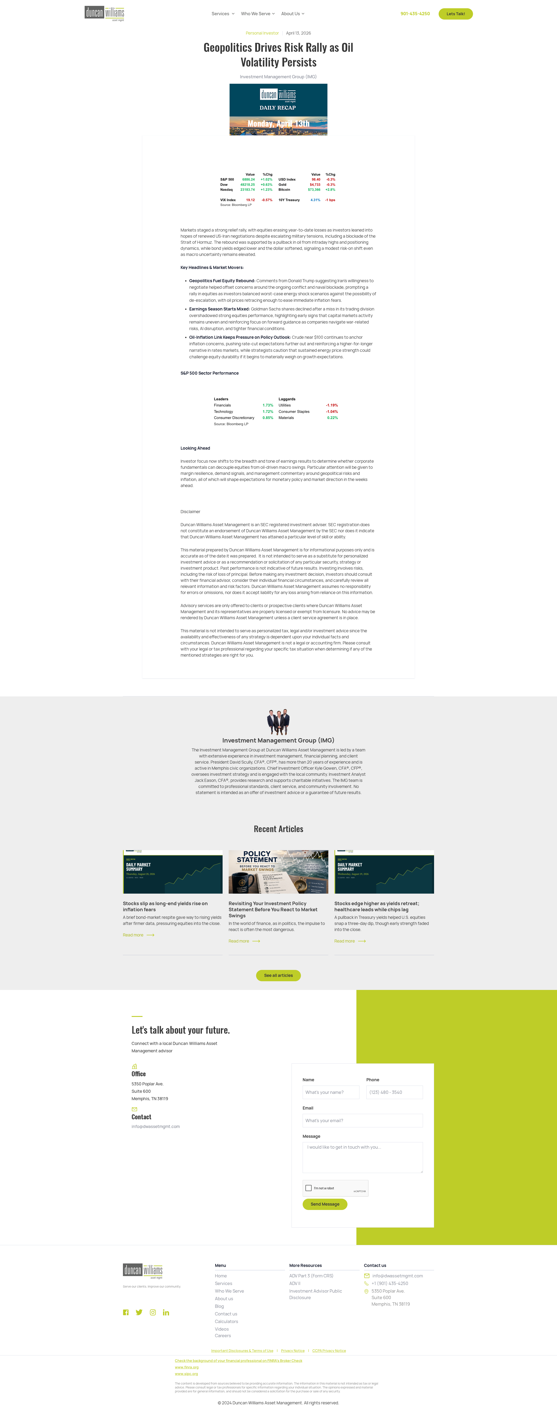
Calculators (226, 1321)
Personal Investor (262, 33)
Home (221, 1276)
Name (308, 1080)
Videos (222, 1329)
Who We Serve (229, 1291)
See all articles (278, 975)
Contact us (226, 1314)
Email (308, 1108)
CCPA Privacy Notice (329, 1351)
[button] (223, 14)
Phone (372, 1080)
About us (224, 1299)
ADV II (294, 1283)
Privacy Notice (293, 1351)
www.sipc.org (186, 1374)
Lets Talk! (456, 13)
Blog (219, 1306)
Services (223, 1283)
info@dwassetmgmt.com (156, 1126)
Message (311, 1136)
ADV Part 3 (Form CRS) (311, 1276)
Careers (223, 1335)
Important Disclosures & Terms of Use (242, 1351)
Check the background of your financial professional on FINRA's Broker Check (238, 1360)
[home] (104, 14)
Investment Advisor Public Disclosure (315, 1294)
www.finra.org (187, 1367)
